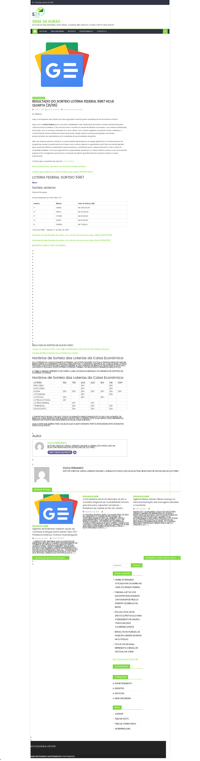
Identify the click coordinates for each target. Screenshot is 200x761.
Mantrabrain (68, 756)
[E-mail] (75, 452)
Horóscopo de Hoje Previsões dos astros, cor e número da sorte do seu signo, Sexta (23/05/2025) (71, 240)
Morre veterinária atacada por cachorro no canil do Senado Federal (128, 583)
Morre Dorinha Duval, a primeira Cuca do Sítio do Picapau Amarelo (59, 166)
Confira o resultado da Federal (49, 245)
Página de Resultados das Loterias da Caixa (55, 353)
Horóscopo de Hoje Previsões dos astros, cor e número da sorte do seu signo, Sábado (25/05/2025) (72, 235)
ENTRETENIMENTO (86, 31)
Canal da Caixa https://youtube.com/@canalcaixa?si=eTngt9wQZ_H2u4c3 (70, 349)
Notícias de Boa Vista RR (125, 659)
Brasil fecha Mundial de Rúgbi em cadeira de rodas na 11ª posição (128, 635)
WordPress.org (122, 729)
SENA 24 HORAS (46, 21)
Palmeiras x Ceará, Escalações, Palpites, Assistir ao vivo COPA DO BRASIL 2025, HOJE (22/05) (163, 558)
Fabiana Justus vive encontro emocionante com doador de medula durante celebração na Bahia (127, 599)
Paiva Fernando (53, 109)
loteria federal (68, 161)
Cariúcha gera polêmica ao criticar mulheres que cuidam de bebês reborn (62, 172)
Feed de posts (122, 719)
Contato (101, 31)
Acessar (119, 714)
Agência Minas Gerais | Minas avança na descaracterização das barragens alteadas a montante (156, 502)
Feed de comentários (125, 724)
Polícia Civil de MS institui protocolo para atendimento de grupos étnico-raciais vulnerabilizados (128, 619)
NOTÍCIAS (43, 31)
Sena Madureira (57, 31)
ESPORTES (72, 31)
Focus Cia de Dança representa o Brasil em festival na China (126, 648)
